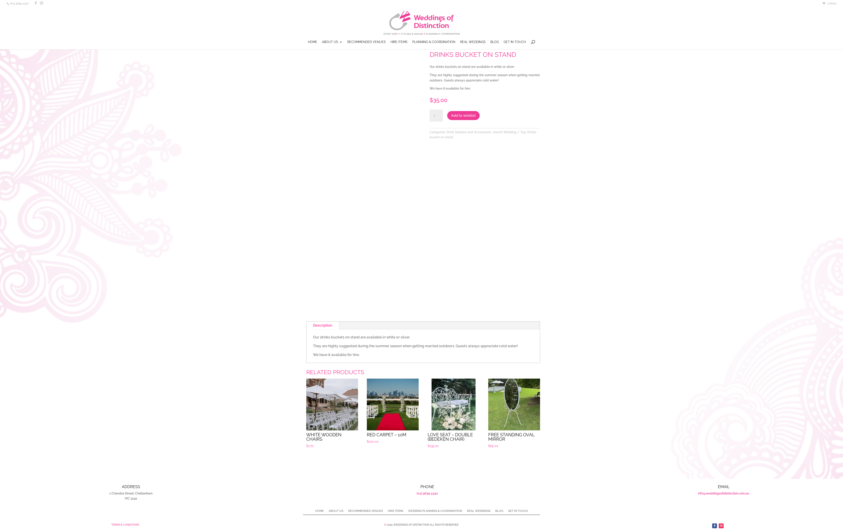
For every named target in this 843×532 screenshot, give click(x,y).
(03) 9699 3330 (427, 493)
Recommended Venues (366, 42)
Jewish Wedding (505, 132)
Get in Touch (515, 42)
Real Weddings (473, 42)
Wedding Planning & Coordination (435, 510)
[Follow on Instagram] (721, 525)
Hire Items (399, 42)
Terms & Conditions (125, 524)
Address (131, 486)
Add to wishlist (463, 115)
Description (322, 325)
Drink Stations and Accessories (469, 132)
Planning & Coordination (433, 42)
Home (312, 42)
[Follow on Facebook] (714, 525)
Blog (494, 42)
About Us (330, 42)
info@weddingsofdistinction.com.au (723, 493)
